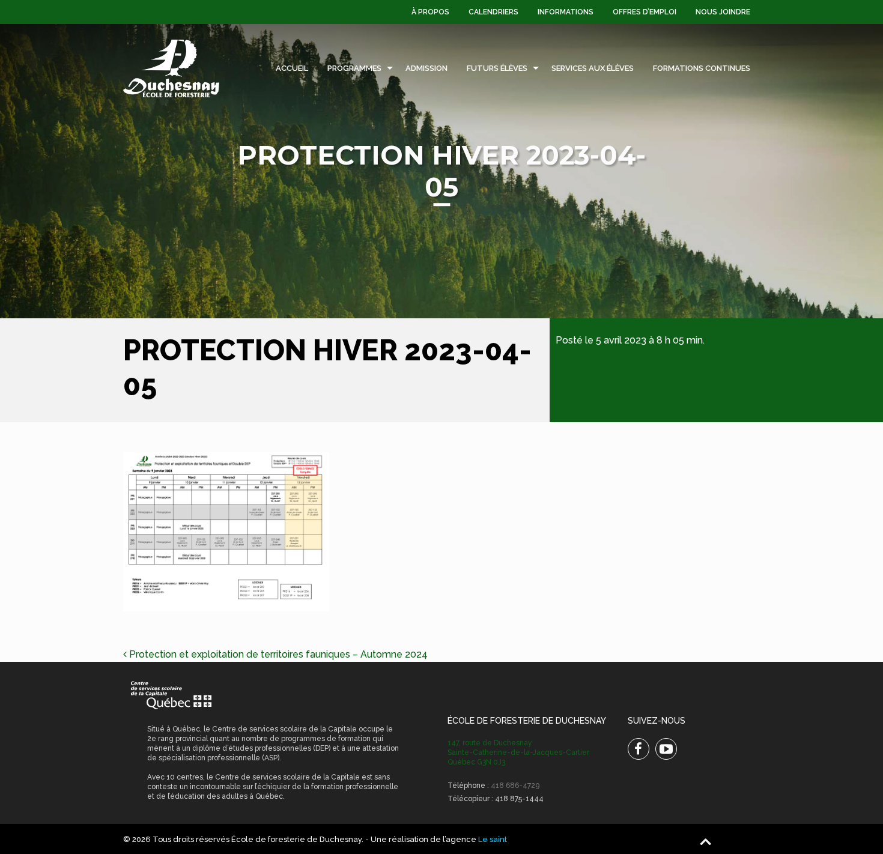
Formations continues (701, 68)
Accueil (292, 68)
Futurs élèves (497, 68)
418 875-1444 (519, 799)
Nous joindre (723, 12)
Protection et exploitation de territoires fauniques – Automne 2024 (277, 654)
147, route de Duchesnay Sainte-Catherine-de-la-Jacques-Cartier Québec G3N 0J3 (518, 752)
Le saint (492, 839)
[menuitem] (430, 12)
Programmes (354, 68)
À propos (430, 12)
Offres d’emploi (644, 12)
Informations (565, 12)
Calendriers (493, 12)
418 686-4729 (515, 785)
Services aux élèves (592, 68)
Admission (426, 68)
